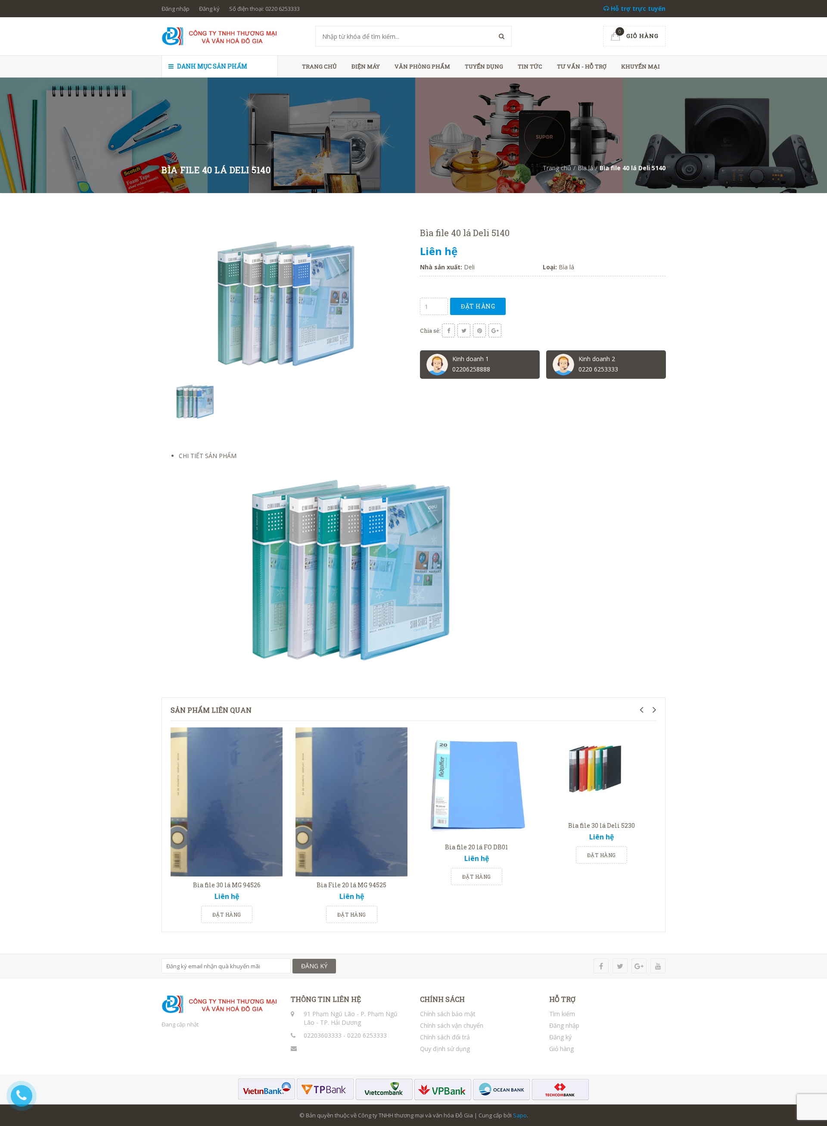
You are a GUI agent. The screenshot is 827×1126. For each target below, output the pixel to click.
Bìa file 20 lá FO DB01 (476, 847)
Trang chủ (319, 66)
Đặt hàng (478, 306)
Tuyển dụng (484, 66)
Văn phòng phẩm (422, 66)
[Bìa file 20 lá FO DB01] (476, 783)
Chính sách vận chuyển (451, 1025)
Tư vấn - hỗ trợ (581, 66)
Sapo (520, 1115)
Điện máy (365, 66)
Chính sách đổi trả (445, 1037)
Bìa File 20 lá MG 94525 (351, 885)
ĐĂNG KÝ (314, 966)
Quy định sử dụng (445, 1049)
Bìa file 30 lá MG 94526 (227, 885)
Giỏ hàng (561, 1049)
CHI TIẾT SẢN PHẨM (207, 456)
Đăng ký (209, 8)
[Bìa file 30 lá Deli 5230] (601, 772)
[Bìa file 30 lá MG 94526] (227, 802)
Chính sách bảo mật (448, 1014)
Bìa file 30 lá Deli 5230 (601, 825)
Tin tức (530, 66)
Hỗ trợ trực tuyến (637, 8)
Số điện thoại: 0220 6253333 (264, 8)
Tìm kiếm (562, 1014)
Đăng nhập (176, 8)
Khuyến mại (640, 66)
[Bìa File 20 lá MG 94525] (351, 802)
